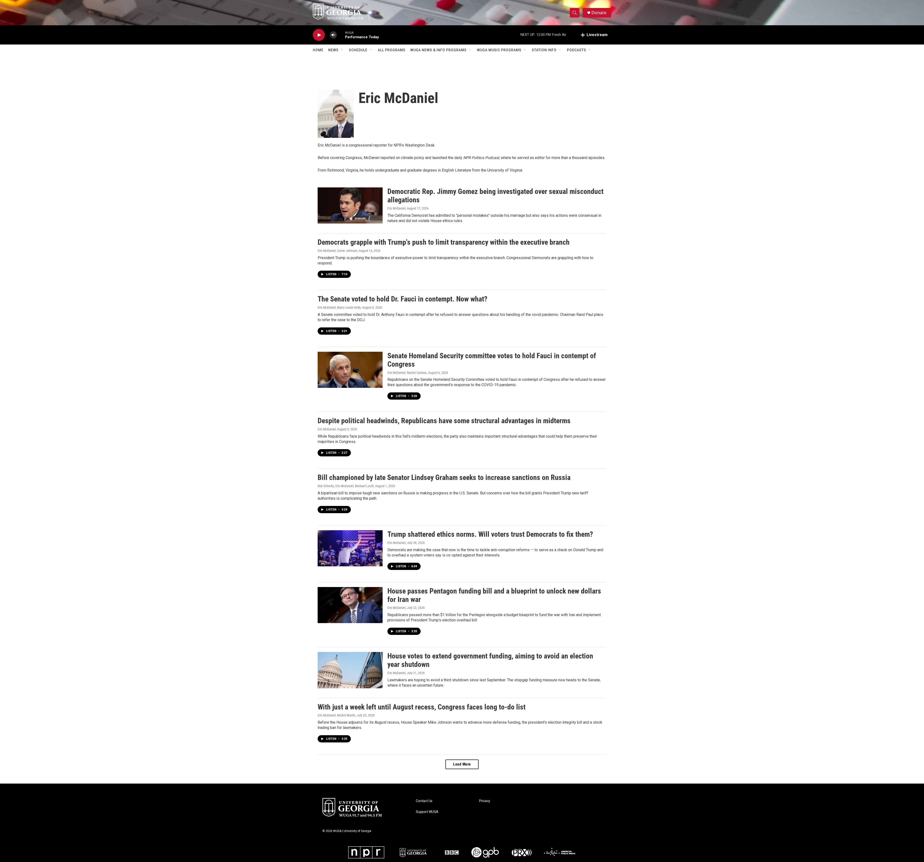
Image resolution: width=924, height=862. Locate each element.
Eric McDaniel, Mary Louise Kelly (339, 307)
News (333, 50)
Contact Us (424, 801)
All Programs (391, 50)
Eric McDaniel (396, 208)
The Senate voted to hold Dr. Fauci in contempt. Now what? (402, 299)
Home (318, 50)
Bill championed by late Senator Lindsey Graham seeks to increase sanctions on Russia (444, 477)
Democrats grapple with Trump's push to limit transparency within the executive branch (444, 242)
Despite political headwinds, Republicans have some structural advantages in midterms (444, 420)
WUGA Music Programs (499, 50)
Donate (598, 12)
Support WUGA (427, 812)
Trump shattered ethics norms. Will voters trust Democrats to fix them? (490, 534)
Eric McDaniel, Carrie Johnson (337, 251)
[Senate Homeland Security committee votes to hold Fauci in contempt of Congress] (350, 370)
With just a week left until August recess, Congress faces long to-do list (422, 707)
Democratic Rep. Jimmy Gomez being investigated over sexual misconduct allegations (495, 195)
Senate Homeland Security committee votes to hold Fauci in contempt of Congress (491, 359)
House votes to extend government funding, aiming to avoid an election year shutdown (490, 660)
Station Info (544, 50)
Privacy (484, 801)
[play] (319, 35)
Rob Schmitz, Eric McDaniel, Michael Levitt (346, 486)
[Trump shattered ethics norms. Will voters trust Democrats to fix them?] (350, 548)
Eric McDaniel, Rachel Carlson (407, 373)
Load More (462, 764)
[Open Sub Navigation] (342, 50)
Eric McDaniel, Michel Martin (336, 715)
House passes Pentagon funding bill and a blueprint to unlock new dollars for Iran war (494, 595)
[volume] (333, 35)
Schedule (358, 50)
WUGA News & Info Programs (438, 50)
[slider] (341, 34)
